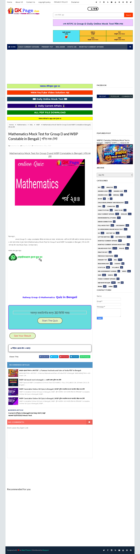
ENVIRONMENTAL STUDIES (107, 218)
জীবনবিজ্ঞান (100, 286)
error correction (105, 221)
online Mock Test (104, 248)
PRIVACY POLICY (61, 2)
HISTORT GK (110, 233)
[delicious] (130, 2)
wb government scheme (107, 271)
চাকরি (119, 282)
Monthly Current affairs (91, 47)
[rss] (107, 2)
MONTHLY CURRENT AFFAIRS (107, 241)
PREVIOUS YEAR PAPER (105, 256)
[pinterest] (119, 2)
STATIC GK (101, 267)
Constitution (103, 210)
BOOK (100, 199)
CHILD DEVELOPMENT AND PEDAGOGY (111, 202)
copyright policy (44, 2)
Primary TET (47, 47)
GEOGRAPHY (120, 225)
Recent (102, 96)
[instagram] (104, 2)
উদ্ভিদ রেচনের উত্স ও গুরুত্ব (21, 348)
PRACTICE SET (103, 252)
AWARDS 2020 (103, 191)
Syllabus (115, 267)
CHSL (99, 206)
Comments (127, 96)
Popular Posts (115, 96)
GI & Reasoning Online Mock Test (110, 229)
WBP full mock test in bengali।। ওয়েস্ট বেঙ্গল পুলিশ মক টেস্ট (40, 380)
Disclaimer (75, 2)
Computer (111, 206)
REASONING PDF (103, 263)
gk (99, 233)
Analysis (109, 187)
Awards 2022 (103, 195)
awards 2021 (118, 191)
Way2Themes (26, 550)
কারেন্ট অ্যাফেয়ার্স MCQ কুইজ (104, 282)
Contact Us (30, 2)
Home (9, 2)
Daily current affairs (106, 214)
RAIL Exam (60, 47)
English (124, 214)
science (117, 263)
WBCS (124, 271)
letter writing (104, 237)
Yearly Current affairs (107, 279)
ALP (99, 187)
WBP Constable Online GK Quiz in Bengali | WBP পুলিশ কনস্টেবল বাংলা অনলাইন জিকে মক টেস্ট (52, 389)
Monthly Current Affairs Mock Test (112, 244)
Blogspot (46, 550)
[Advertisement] (70, 66)
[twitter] (96, 2)
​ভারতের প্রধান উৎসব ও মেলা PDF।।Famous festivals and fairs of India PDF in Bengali (50, 370)
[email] (111, 2)
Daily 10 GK (118, 210)
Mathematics (38, 145)
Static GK (72, 47)
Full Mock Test (104, 225)
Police (121, 248)
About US (19, 2)
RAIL (45, 145)
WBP (49, 145)
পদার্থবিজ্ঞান (110, 286)
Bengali (116, 195)
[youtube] (115, 2)
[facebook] (100, 2)
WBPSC (110, 275)
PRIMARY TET (102, 260)
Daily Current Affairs (28, 47)
